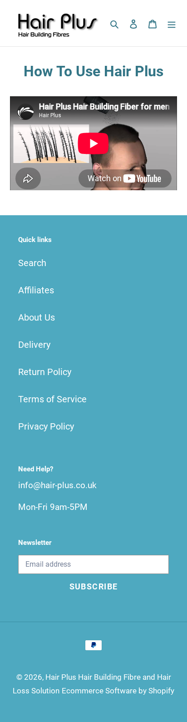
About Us (36, 317)
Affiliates (36, 290)
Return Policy (44, 371)
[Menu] (171, 23)
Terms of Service (52, 399)
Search (32, 262)
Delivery (34, 344)
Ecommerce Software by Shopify (118, 690)
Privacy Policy (46, 426)
